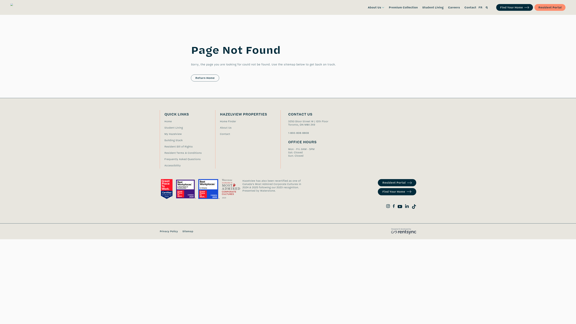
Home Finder (228, 121)
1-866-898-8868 (298, 133)
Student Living (173, 127)
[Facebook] (394, 206)
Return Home (205, 78)
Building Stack (173, 140)
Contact (225, 134)
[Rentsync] (403, 231)
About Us (226, 127)
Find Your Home (511, 7)
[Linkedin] (407, 206)
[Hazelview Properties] (24, 7)
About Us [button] (374, 7)
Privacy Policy (169, 231)
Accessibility (172, 165)
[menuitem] (376, 7)
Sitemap (187, 231)
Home (168, 121)
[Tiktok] (414, 207)
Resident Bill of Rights (178, 146)
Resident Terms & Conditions (183, 152)
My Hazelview (173, 134)
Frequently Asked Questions (182, 159)
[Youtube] (400, 207)
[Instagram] (388, 206)
